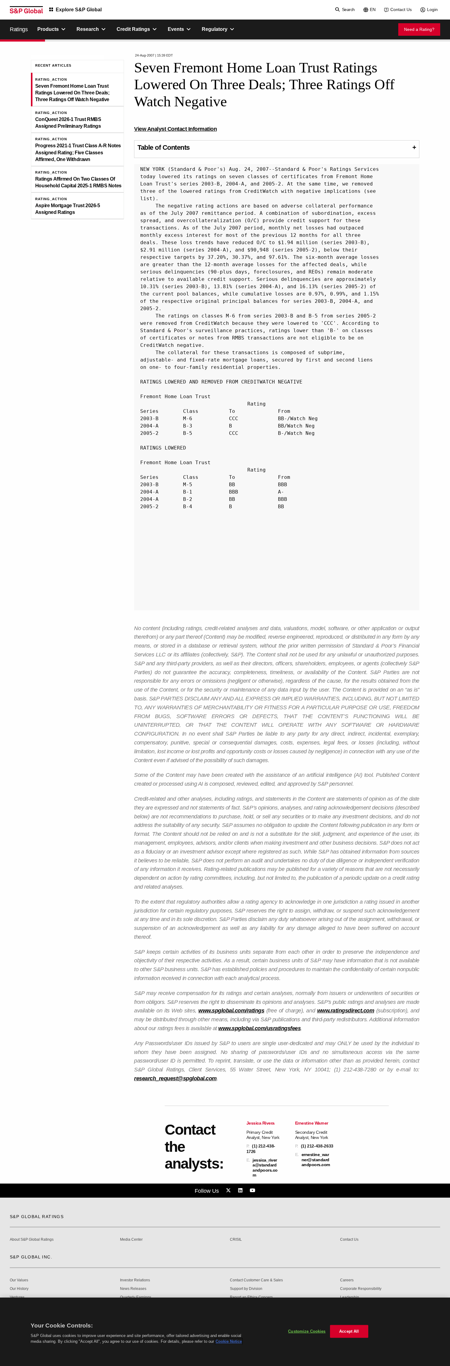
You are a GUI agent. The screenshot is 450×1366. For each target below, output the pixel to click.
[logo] (26, 10)
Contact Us (401, 9)
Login (432, 9)
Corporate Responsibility (360, 1289)
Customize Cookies (306, 1331)
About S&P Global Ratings (32, 1240)
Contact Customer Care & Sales (256, 1280)
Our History (19, 1289)
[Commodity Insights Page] (229, 1191)
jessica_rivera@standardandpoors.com (265, 1167)
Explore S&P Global (79, 9)
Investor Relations (135, 1280)
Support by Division (246, 1289)
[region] (225, 1332)
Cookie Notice (229, 1341)
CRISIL (236, 1240)
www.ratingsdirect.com (345, 1011)
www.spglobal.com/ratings (231, 1011)
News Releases (133, 1289)
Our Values (19, 1280)
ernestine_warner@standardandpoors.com (316, 1159)
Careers (347, 1280)
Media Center (131, 1240)
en (373, 9)
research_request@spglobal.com (175, 1078)
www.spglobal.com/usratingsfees (259, 1028)
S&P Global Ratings (37, 1216)
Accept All (349, 1331)
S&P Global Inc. (31, 1256)
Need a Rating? (419, 29)
